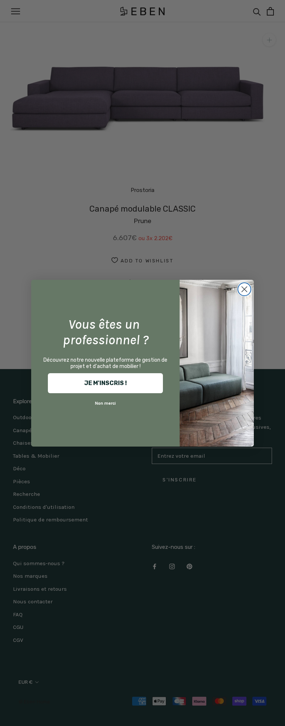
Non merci (105, 403)
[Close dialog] (244, 289)
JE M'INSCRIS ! (105, 383)
